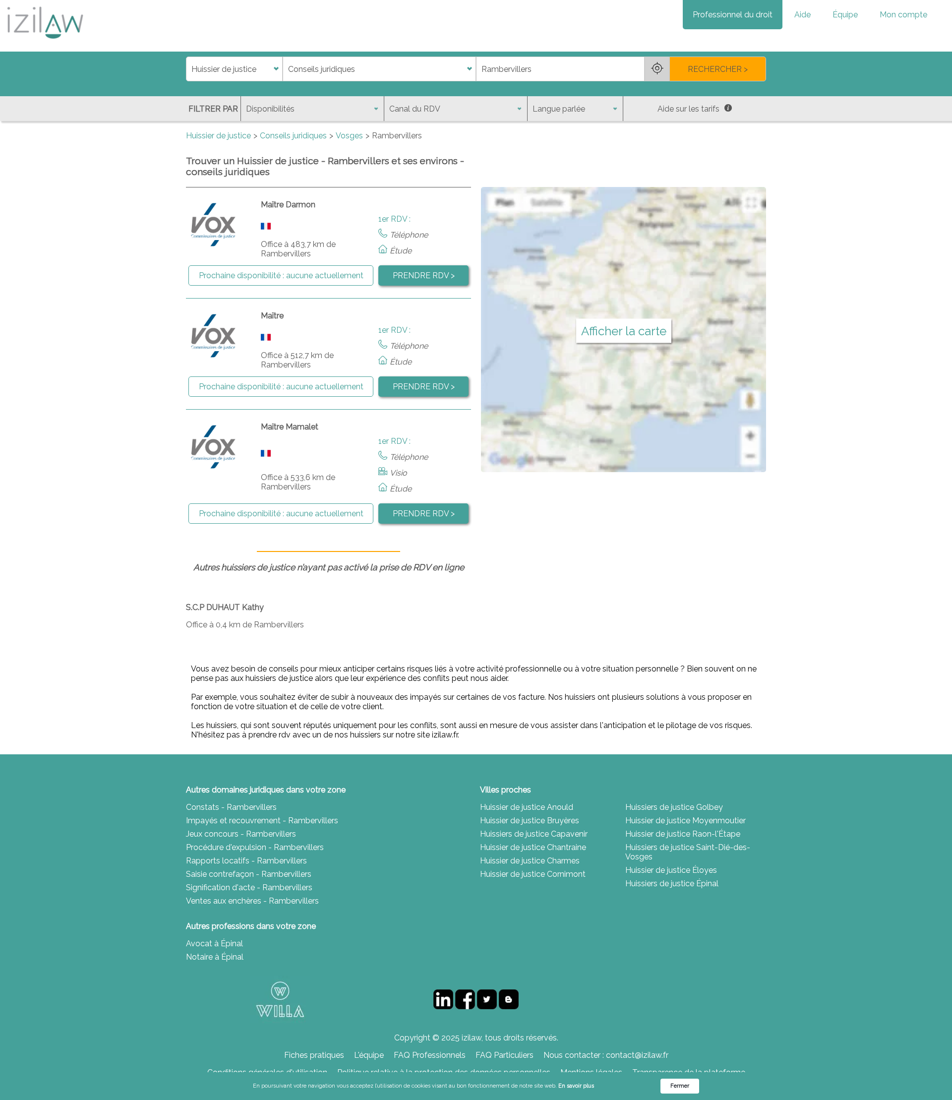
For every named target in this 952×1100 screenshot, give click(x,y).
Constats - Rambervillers (231, 807)
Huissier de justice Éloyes (671, 870)
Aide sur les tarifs (688, 109)
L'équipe (369, 1055)
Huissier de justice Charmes (530, 860)
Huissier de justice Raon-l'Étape (682, 834)
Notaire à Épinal (214, 957)
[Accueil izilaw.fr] (44, 42)
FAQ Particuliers (505, 1055)
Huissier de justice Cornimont (533, 874)
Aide (802, 14)
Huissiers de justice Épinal (671, 883)
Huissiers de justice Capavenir (534, 834)
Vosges (349, 135)
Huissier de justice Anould (526, 807)
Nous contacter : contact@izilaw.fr (605, 1055)
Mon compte (903, 14)
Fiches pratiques (314, 1055)
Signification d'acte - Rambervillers (249, 887)
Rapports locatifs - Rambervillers (246, 860)
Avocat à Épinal (214, 943)
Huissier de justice (218, 135)
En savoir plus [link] (576, 1086)
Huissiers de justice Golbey (674, 807)
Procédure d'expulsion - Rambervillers (255, 847)
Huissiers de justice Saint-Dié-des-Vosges (687, 852)
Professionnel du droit (733, 14)
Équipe (845, 14)
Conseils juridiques (293, 135)
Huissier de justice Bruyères (529, 820)
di (189, 69)
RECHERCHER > (718, 69)
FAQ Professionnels (430, 1055)
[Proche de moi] (657, 69)
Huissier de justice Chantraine (533, 847)
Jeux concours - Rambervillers (241, 834)
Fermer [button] (679, 1086)
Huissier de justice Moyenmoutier (685, 820)
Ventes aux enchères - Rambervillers (252, 901)
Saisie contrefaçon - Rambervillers (248, 874)
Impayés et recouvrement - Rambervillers (262, 820)
